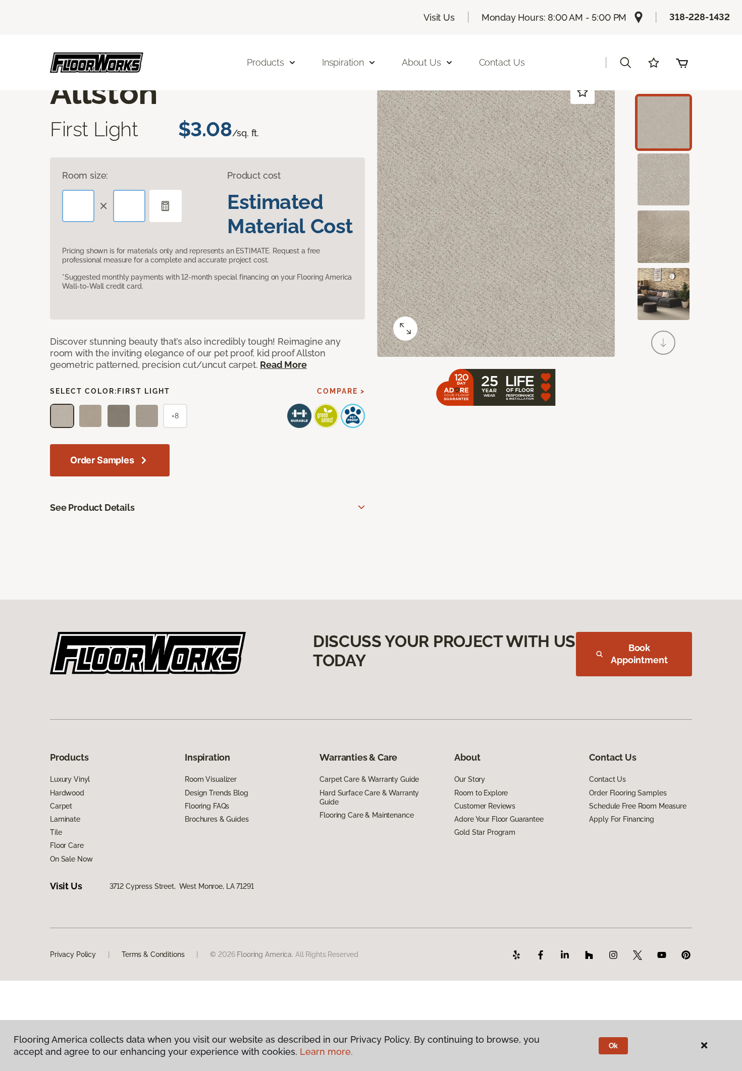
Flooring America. (265, 954)
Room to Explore (481, 793)
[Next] (663, 343)
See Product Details (92, 507)
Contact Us (502, 62)
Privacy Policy (73, 954)
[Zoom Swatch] (405, 328)
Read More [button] (283, 364)
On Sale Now (71, 859)
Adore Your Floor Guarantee (498, 819)
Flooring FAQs (207, 806)
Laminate (65, 819)
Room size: (85, 175)
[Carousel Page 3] (663, 236)
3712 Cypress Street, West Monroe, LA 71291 (182, 886)
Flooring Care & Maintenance (366, 815)
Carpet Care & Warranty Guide (369, 779)
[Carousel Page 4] (663, 294)
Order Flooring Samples (627, 793)
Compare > (341, 391)
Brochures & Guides (216, 819)
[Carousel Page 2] (663, 179)
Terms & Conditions (153, 954)
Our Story (469, 779)
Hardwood (67, 793)
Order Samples (102, 460)
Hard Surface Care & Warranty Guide (369, 797)
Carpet (61, 806)
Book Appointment (639, 653)
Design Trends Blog (216, 793)
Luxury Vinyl (70, 779)
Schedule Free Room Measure (637, 806)
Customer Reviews (484, 806)
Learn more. (326, 1051)
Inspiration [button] (343, 62)
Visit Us (439, 17)
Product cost (254, 175)
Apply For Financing (621, 819)
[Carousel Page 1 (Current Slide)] (663, 122)
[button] (625, 62)
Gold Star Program (484, 832)
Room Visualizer (211, 779)
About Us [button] (421, 62)
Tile (56, 832)
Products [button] (265, 62)
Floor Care (67, 845)
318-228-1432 (699, 17)
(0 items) (682, 63)
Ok (613, 1046)
